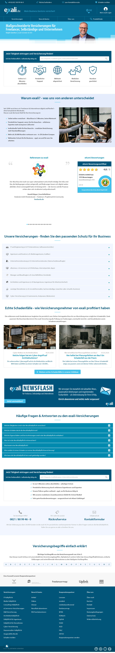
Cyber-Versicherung (11, 626)
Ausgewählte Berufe (11, 634)
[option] (39, 181)
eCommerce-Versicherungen (14, 608)
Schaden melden (104, 2)
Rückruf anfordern (45, 2)
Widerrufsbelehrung (94, 619)
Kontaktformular (94, 519)
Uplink (61, 619)
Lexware (62, 597)
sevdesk (62, 601)
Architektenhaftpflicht (11, 616)
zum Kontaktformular (72, 2)
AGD (60, 626)
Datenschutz (91, 616)
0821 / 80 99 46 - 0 (20, 519)
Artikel (33, 597)
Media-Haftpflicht (10, 601)
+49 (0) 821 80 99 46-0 (16, 2)
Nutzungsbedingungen (95, 612)
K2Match (62, 616)
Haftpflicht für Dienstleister (13, 623)
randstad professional (66, 605)
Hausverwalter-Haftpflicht (13, 630)
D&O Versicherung (10, 612)
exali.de (12, 10)
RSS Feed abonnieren (38, 612)
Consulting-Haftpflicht (11, 605)
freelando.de (39, 199)
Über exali (90, 597)
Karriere (89, 601)
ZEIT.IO (61, 634)
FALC (60, 630)
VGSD (61, 623)
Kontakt (89, 605)
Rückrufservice (57, 519)
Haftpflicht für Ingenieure (12, 619)
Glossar (33, 605)
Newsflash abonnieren (39, 608)
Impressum (91, 608)
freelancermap (64, 608)
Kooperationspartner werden (69, 637)
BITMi (61, 612)
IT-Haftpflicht (8, 597)
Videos (33, 601)
